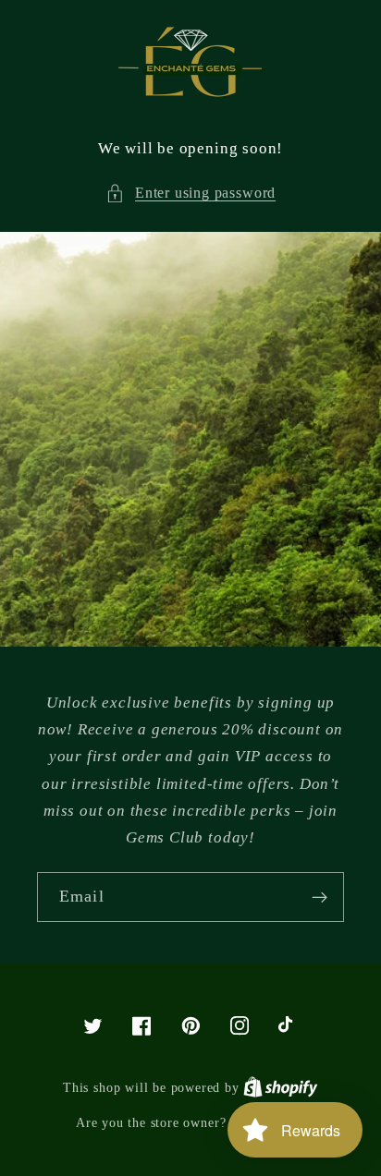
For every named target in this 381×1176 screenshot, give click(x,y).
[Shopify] (280, 1087)
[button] (190, 192)
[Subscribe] (319, 897)
